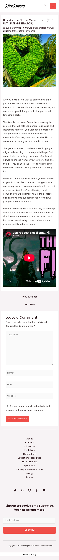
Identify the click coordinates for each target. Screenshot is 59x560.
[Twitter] (15, 490)
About (29, 438)
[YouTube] (44, 490)
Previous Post (30, 296)
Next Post (30, 304)
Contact (29, 442)
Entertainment (29, 461)
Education (30, 446)
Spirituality (29, 465)
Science (30, 477)
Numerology (29, 454)
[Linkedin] (22, 490)
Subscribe (29, 530)
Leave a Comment (12, 28)
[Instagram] (29, 490)
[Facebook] (36, 490)
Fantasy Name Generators (29, 469)
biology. (30, 473)
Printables (30, 450)
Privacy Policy (29, 554)
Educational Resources (29, 458)
